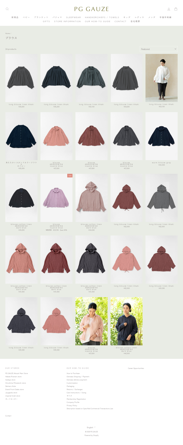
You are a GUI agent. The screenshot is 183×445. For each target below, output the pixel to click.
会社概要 (135, 21)
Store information (67, 21)
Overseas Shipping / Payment (78, 376)
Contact (121, 21)
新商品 (15, 17)
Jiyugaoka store (11, 392)
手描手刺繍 (166, 17)
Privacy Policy (72, 405)
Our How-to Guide (98, 21)
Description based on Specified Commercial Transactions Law (90, 408)
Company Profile (73, 402)
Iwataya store (10, 379)
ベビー (26, 17)
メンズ (152, 17)
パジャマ (57, 17)
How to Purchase (73, 373)
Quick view (21, 99)
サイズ (69, 395)
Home (7, 33)
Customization (72, 383)
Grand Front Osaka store (14, 389)
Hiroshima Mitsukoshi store (15, 383)
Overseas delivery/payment (77, 379)
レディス (139, 17)
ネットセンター (11, 399)
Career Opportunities (136, 368)
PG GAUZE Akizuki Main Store (16, 373)
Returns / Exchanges (75, 389)
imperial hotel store (12, 395)
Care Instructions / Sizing (76, 392)
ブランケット (41, 17)
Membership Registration (76, 399)
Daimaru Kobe (10, 386)
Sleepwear (73, 17)
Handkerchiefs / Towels (102, 17)
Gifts (46, 21)
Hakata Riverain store (13, 376)
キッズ (127, 17)
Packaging (70, 386)
